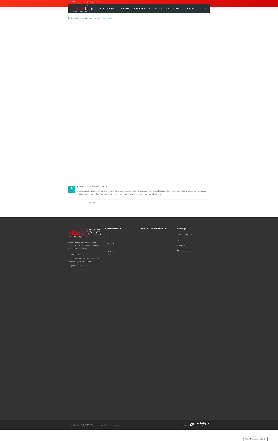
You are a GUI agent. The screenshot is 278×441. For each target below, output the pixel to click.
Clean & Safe (110, 235)
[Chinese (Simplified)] (204, 1)
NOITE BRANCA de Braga (114, 252)
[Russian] (200, 1)
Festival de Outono (112, 243)
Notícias (93, 203)
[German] (196, 1)
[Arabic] (202, 1)
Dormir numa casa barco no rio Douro (93, 187)
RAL (179, 240)
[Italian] (198, 1)
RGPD (180, 238)
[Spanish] (191, 1)
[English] (189, 1)
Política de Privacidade (186, 235)
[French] (193, 1)
